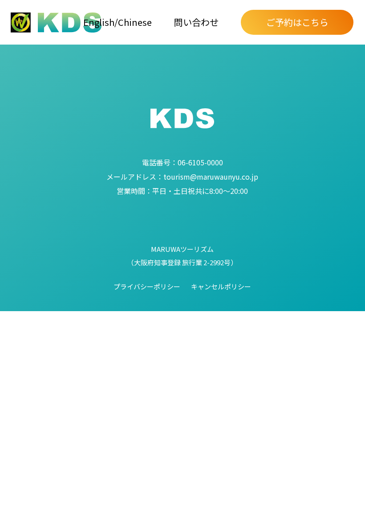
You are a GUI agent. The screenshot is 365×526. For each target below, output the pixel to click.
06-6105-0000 (182, 162)
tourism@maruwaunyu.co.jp (182, 176)
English (98, 22)
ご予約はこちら (297, 22)
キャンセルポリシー (221, 286)
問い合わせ (196, 22)
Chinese (135, 22)
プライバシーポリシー (147, 286)
